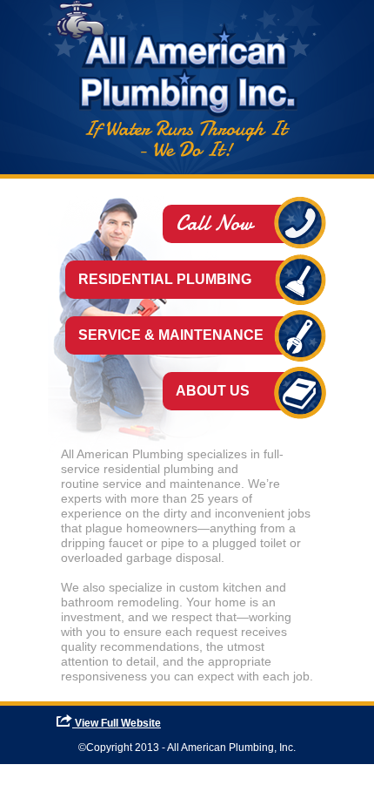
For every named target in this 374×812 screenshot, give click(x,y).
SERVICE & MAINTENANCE (171, 335)
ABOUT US (213, 390)
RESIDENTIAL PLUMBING (164, 279)
